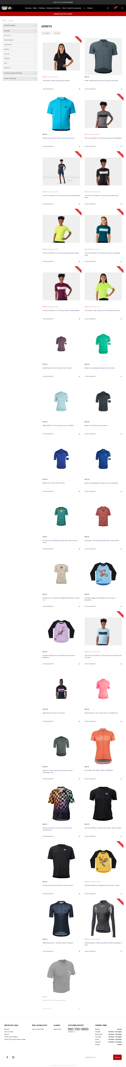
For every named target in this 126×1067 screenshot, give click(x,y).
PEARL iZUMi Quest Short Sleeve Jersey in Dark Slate (101, 80)
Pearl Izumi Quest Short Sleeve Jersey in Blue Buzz (59, 138)
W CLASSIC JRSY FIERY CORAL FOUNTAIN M (99, 770)
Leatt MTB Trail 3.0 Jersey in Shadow (54, 1000)
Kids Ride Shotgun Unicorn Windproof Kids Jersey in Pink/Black (59, 656)
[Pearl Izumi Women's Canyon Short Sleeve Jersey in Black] (103, 803)
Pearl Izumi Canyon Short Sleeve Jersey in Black (58, 885)
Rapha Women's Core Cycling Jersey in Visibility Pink (101, 713)
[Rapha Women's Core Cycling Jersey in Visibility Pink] (103, 688)
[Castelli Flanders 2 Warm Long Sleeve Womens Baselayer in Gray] (103, 918)
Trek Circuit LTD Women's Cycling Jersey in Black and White (101, 196)
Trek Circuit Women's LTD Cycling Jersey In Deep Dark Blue (61, 195)
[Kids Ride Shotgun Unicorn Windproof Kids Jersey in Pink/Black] (61, 631)
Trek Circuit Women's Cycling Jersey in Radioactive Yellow (61, 253)
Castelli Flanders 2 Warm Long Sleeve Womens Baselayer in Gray (103, 944)
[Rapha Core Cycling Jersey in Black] (103, 401)
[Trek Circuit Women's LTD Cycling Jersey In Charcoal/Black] (103, 114)
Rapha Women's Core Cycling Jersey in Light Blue (58, 425)
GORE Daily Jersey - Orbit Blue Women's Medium (58, 943)
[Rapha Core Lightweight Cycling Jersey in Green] (103, 343)
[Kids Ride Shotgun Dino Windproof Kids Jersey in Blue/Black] (103, 573)
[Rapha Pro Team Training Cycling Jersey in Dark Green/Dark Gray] (61, 746)
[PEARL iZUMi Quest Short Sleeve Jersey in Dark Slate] (103, 56)
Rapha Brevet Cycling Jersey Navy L (54, 713)
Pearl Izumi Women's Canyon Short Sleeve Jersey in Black (103, 828)
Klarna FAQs (57, 1029)
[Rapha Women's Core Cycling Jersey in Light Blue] (61, 401)
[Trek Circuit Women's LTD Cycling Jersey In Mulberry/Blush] (61, 286)
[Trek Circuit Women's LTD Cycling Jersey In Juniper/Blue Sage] (103, 228)
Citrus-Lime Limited (70, 1065)
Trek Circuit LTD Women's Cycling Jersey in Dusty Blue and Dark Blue (103, 656)
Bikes (35, 8)
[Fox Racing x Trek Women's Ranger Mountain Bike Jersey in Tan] (61, 573)
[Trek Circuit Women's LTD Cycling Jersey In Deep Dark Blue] (61, 171)
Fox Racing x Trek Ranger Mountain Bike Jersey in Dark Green (60, 541)
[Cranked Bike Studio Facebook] (7, 1057)
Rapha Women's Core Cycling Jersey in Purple (57, 368)
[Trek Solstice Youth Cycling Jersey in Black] (61, 56)
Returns (6, 1034)
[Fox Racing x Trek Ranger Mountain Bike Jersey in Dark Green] (61, 516)
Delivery (6, 1029)
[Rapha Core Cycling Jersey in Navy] (61, 458)
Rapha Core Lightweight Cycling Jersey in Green (100, 368)
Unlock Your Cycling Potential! (63, 2)
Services (28, 8)
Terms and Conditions (11, 1037)
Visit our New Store (38, 1029)
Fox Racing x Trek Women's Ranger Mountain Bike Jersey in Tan (61, 599)
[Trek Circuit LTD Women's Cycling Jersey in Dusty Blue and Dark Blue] (103, 631)
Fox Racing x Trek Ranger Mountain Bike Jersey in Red (102, 540)
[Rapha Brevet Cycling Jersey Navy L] (61, 688)
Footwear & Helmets (53, 8)
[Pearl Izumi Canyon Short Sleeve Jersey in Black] (61, 861)
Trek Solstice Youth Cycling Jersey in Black (56, 80)
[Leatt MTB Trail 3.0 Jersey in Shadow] (61, 976)
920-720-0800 (78, 1029)
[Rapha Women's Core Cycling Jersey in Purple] (61, 343)
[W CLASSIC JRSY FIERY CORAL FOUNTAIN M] (103, 746)
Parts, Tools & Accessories (71, 8)
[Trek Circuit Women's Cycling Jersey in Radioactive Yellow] (61, 228)
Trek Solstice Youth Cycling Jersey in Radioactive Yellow (102, 310)
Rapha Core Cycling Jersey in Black (96, 425)
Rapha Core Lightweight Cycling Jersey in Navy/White (101, 483)
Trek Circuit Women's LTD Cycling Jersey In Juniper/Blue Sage (102, 254)
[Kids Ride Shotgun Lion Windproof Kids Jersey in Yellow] (103, 861)
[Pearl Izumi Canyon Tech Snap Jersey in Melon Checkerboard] (61, 803)
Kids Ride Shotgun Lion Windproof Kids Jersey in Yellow (102, 885)
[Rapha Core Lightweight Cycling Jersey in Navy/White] (103, 458)
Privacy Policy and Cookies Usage (14, 1039)
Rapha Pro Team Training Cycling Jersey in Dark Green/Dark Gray (58, 771)
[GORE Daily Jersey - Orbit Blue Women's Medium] (61, 918)
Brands (89, 8)
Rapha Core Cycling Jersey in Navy (54, 483)
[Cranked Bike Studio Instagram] (13, 1057)
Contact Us (71, 1031)
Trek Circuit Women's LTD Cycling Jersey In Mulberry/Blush (61, 310)
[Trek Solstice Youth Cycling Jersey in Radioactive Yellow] (103, 286)
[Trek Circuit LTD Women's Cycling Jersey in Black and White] (103, 171)
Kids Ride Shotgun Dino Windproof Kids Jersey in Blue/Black (100, 599)
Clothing (41, 8)
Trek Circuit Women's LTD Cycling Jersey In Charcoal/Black (103, 138)
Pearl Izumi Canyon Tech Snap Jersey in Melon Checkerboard (57, 829)
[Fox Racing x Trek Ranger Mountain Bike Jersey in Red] (103, 516)
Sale (84, 8)
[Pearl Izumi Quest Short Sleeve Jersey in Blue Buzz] (61, 114)
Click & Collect (8, 1031)
